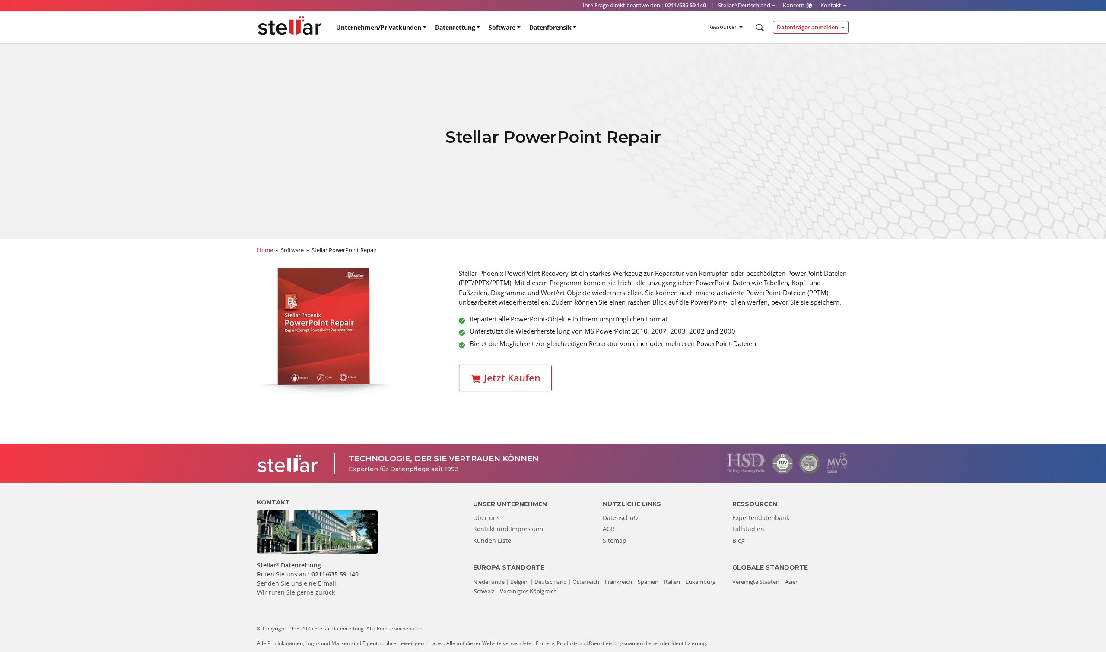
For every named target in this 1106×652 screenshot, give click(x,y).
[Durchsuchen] (759, 28)
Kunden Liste (492, 540)
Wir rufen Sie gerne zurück (296, 592)
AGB (609, 529)
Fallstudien (748, 529)
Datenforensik (550, 27)
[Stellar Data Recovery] (289, 25)
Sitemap (614, 540)
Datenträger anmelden (808, 27)
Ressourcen (723, 27)
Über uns (486, 517)
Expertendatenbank (760, 517)
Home (265, 250)
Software (502, 27)
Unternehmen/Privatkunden (378, 27)
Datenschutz (621, 517)
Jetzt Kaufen (512, 378)
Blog (738, 540)
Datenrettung (455, 27)
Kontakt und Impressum (508, 529)
